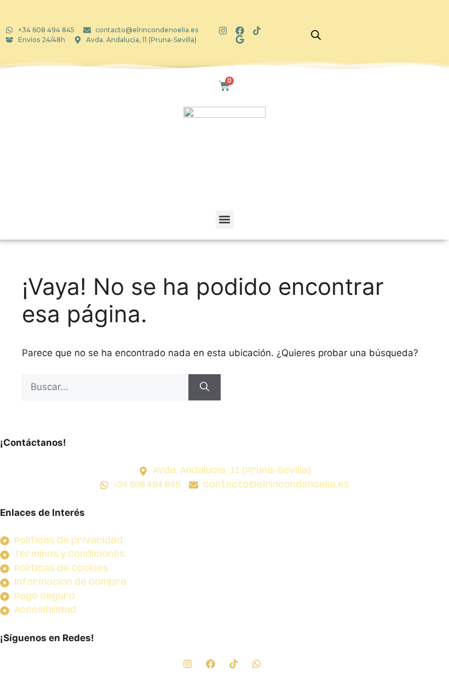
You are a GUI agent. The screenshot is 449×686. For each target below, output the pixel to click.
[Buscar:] (105, 386)
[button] (225, 220)
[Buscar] (204, 387)
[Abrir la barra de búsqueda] (315, 35)
